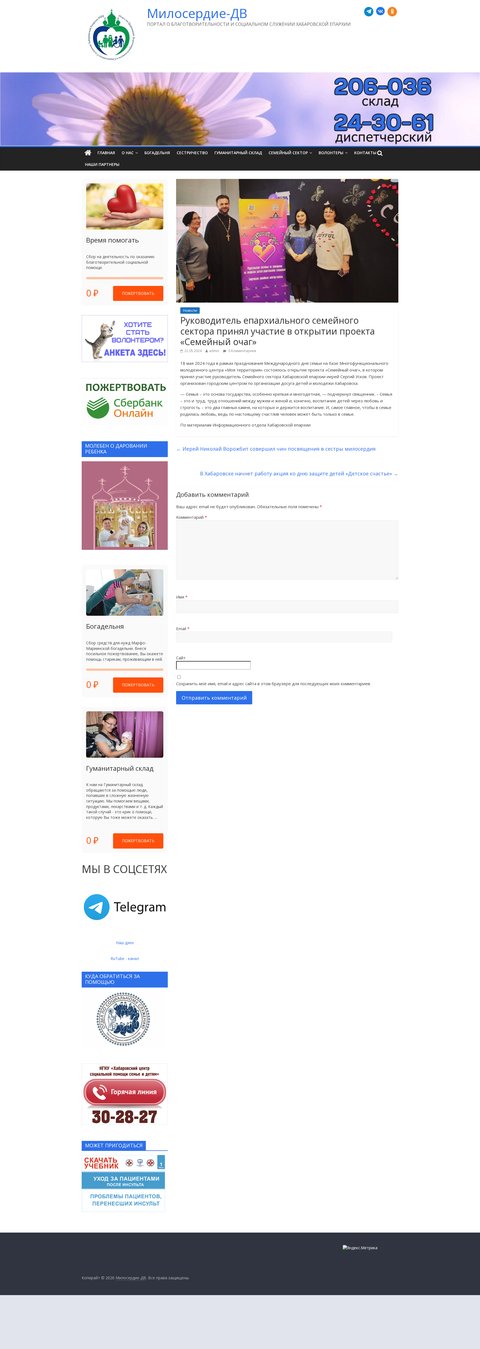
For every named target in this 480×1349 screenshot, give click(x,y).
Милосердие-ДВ (197, 13)
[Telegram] (369, 12)
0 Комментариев (242, 350)
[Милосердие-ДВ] (240, 109)
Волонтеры (331, 152)
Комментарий (191, 517)
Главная (106, 152)
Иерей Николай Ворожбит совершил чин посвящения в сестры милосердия (276, 448)
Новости (190, 310)
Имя (182, 597)
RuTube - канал (125, 958)
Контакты (365, 152)
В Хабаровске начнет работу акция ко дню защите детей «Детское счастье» (299, 473)
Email (182, 628)
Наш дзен (125, 942)
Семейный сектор (288, 152)
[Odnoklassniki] (392, 12)
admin (214, 350)
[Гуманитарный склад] (124, 734)
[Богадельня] (124, 592)
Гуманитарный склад (238, 152)
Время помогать (112, 240)
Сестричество (192, 152)
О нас (128, 152)
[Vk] (380, 12)
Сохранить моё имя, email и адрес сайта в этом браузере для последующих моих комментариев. (273, 683)
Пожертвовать (138, 293)
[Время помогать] (124, 206)
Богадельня (157, 152)
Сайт (181, 657)
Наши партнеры (102, 164)
